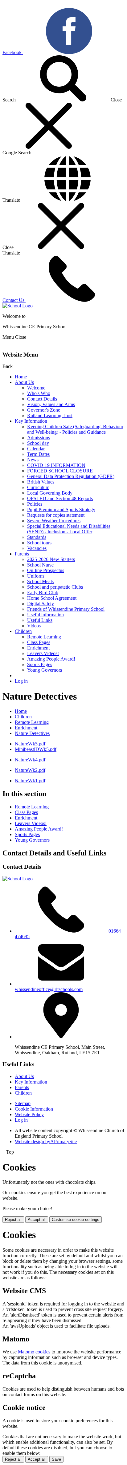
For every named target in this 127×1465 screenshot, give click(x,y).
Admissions (38, 437)
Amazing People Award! (51, 658)
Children (23, 631)
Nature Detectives (32, 733)
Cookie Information (34, 1109)
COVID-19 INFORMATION (56, 465)
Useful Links (39, 620)
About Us (24, 382)
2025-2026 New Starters (51, 559)
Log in (21, 681)
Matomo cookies (34, 1351)
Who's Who (38, 393)
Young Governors (44, 670)
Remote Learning (44, 636)
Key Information (31, 421)
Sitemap (23, 1103)
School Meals (40, 581)
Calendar (36, 448)
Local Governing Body (49, 493)
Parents (22, 553)
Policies (34, 504)
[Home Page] (17, 305)
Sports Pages (39, 664)
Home (21, 376)
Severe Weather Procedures (53, 520)
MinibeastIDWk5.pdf (35, 749)
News (33, 459)
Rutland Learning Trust (49, 415)
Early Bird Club (42, 592)
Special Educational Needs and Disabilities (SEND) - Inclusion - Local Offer (68, 528)
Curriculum (38, 487)
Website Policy (29, 1114)
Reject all (13, 1219)
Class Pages (38, 642)
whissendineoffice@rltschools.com (49, 989)
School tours (39, 542)
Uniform (35, 575)
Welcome (36, 387)
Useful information (45, 614)
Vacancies (37, 548)
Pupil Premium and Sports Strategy (61, 509)
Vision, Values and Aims (51, 404)
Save (56, 1459)
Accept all (37, 1219)
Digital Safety (40, 603)
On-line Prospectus (45, 570)
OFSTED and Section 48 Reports (60, 498)
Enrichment (38, 647)
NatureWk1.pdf (30, 780)
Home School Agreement (51, 598)
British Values (40, 481)
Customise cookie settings (75, 1219)
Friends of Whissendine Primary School (65, 609)
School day (38, 443)
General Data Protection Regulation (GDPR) (70, 476)
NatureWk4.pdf (30, 759)
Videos (34, 625)
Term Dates (38, 454)
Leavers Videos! (43, 653)
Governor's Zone (43, 410)
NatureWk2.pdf (30, 770)
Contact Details (42, 398)
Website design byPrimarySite (46, 1141)
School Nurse (40, 564)
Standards (36, 537)
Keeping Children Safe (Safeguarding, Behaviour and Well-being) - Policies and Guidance (75, 429)
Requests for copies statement (55, 515)
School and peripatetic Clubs (55, 587)
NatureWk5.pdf (30, 743)
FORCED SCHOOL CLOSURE (60, 470)
